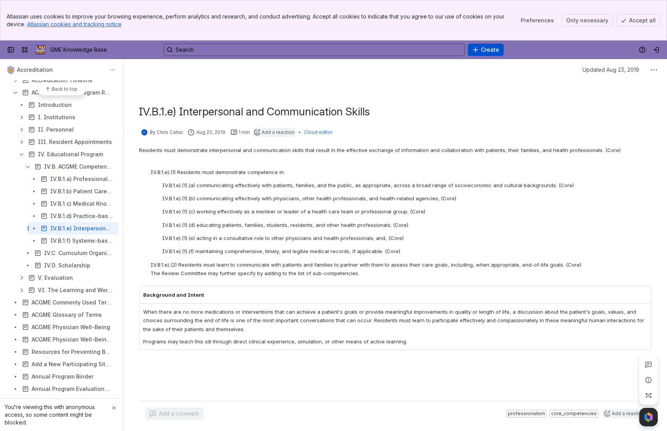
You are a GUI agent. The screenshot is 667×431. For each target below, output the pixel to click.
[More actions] (112, 69)
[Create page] (648, 395)
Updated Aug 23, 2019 (610, 69)
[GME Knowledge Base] (40, 50)
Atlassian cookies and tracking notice (74, 24)
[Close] (114, 407)
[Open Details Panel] (648, 380)
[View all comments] (648, 364)
